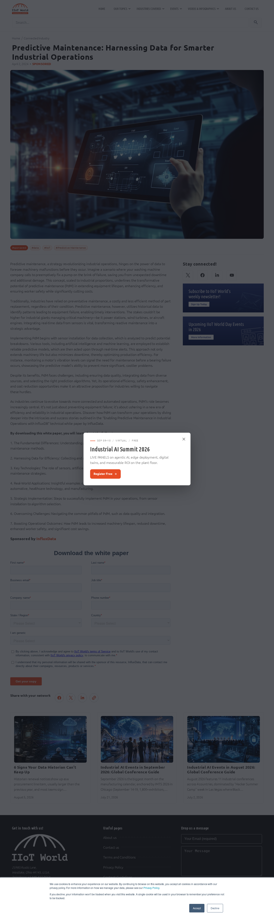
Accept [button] (197, 908)
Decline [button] (215, 908)
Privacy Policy (151, 888)
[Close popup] (184, 439)
